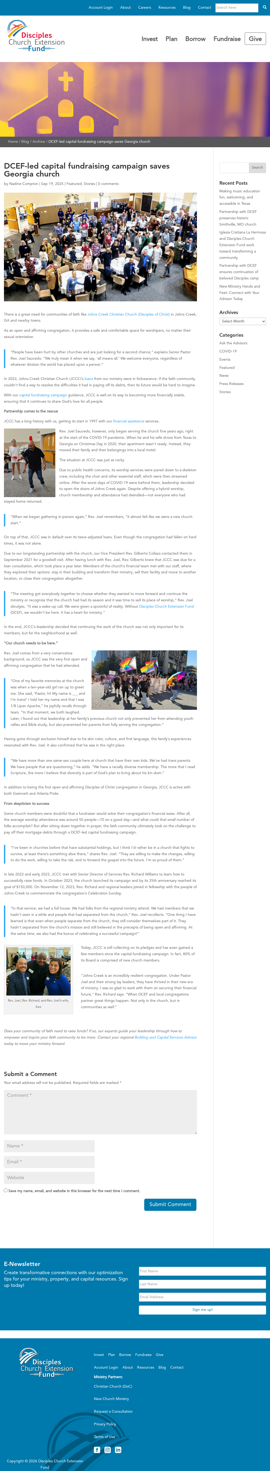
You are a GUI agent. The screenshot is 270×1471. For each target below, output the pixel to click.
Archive (38, 142)
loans (89, 379)
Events (224, 359)
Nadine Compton (23, 184)
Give (255, 39)
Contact (204, 7)
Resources (167, 7)
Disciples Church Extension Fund (166, 606)
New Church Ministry (111, 1399)
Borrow (195, 39)
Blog (187, 7)
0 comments (108, 184)
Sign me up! (202, 1310)
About (125, 7)
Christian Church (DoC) (113, 1386)
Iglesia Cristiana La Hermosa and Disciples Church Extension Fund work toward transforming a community (242, 245)
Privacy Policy (105, 1424)
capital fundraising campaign (43, 395)
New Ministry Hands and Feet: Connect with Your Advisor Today (239, 293)
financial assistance (128, 421)
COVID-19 (228, 351)
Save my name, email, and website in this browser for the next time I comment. (74, 1191)
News (224, 376)
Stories (89, 184)
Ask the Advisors (233, 343)
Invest (150, 39)
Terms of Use (104, 1437)
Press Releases (231, 384)
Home (13, 142)
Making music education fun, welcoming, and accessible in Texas (239, 197)
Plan (171, 39)
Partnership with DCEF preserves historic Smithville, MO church (238, 218)
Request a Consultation (113, 1411)
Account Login (101, 7)
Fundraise (227, 39)
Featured (74, 184)
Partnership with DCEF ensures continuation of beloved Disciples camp (239, 272)
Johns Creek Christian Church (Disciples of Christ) (129, 314)
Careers (144, 7)
